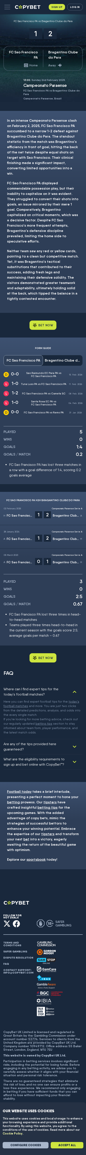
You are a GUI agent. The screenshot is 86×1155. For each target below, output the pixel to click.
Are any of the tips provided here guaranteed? (30, 746)
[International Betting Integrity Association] (44, 1001)
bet (26, 839)
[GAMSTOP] (46, 961)
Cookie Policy (13, 1133)
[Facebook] (16, 923)
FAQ (6, 964)
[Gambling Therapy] (46, 952)
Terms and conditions (12, 944)
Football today (19, 791)
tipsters (50, 802)
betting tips (44, 723)
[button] (7, 7)
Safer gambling (15, 951)
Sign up (56, 7)
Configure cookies (25, 1145)
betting (13, 802)
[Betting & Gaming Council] (50, 993)
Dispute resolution (18, 957)
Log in (75, 7)
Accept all (67, 1145)
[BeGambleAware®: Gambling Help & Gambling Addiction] (46, 986)
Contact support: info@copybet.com (18, 971)
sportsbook (36, 859)
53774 (33, 1039)
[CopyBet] (28, 7)
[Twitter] (7, 923)
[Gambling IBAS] (44, 978)
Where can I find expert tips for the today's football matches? (31, 691)
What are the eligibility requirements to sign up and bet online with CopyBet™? (34, 762)
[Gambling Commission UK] (46, 943)
